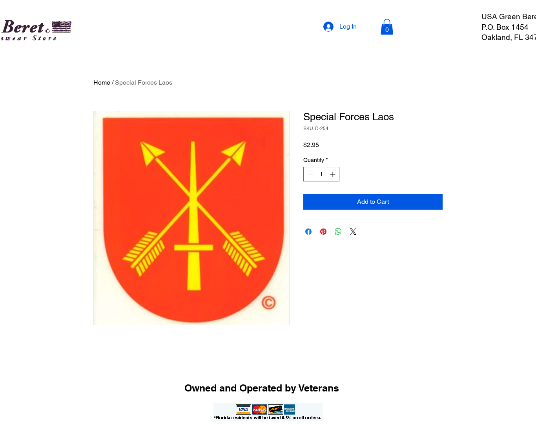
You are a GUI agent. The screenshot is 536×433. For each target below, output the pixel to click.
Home (101, 82)
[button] (387, 27)
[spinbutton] (321, 174)
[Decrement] (309, 174)
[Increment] (333, 174)
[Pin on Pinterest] (323, 231)
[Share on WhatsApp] (338, 231)
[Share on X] (353, 231)
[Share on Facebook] (308, 231)
